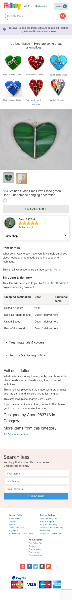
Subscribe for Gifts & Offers (21, 533)
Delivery (12, 521)
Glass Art (14, 434)
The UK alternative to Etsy (51, 527)
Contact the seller (16, 527)
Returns (12, 524)
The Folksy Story (36, 543)
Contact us (33, 546)
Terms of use (34, 552)
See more (36, 104)
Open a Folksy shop (49, 518)
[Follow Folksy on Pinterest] (22, 566)
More (57, 269)
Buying (14, 530)
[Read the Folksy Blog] (48, 566)
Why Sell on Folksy (48, 524)
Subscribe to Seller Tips (50, 533)
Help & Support (47, 521)
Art (5, 434)
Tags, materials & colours (27, 342)
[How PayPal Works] (36, 591)
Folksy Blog (45, 530)
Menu (27, 6)
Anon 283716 (26, 219)
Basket (60, 6)
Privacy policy (34, 549)
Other (26, 434)
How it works (14, 518)
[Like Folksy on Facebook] (29, 566)
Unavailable (36, 209)
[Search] (63, 16)
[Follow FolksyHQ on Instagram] (42, 566)
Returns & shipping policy (27, 355)
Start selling (41, 6)
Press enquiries (35, 555)
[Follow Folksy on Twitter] (35, 566)
